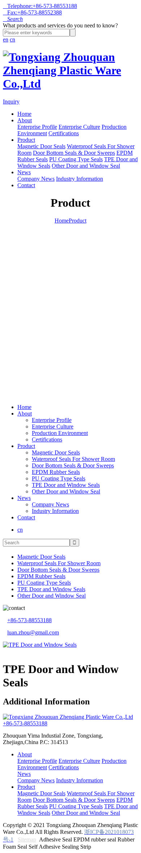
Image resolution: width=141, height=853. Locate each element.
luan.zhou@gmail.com (33, 632)
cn (12, 39)
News (24, 172)
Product (26, 140)
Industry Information (79, 179)
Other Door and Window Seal (86, 166)
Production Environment (60, 433)
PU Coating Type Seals (76, 159)
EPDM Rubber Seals (56, 472)
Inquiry (11, 101)
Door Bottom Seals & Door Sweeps (74, 153)
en (5, 39)
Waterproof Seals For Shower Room (73, 459)
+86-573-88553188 (29, 620)
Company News (36, 179)
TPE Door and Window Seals (66, 485)
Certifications (63, 133)
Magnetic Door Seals (41, 146)
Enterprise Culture (79, 127)
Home (24, 114)
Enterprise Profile (37, 127)
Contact (26, 185)
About (24, 120)
